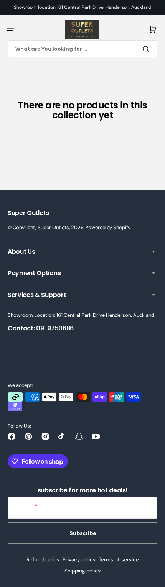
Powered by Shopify (107, 227)
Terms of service (119, 559)
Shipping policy (82, 570)
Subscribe (82, 533)
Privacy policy (79, 559)
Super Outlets (53, 227)
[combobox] (82, 48)
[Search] (147, 49)
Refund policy (42, 559)
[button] (10, 29)
